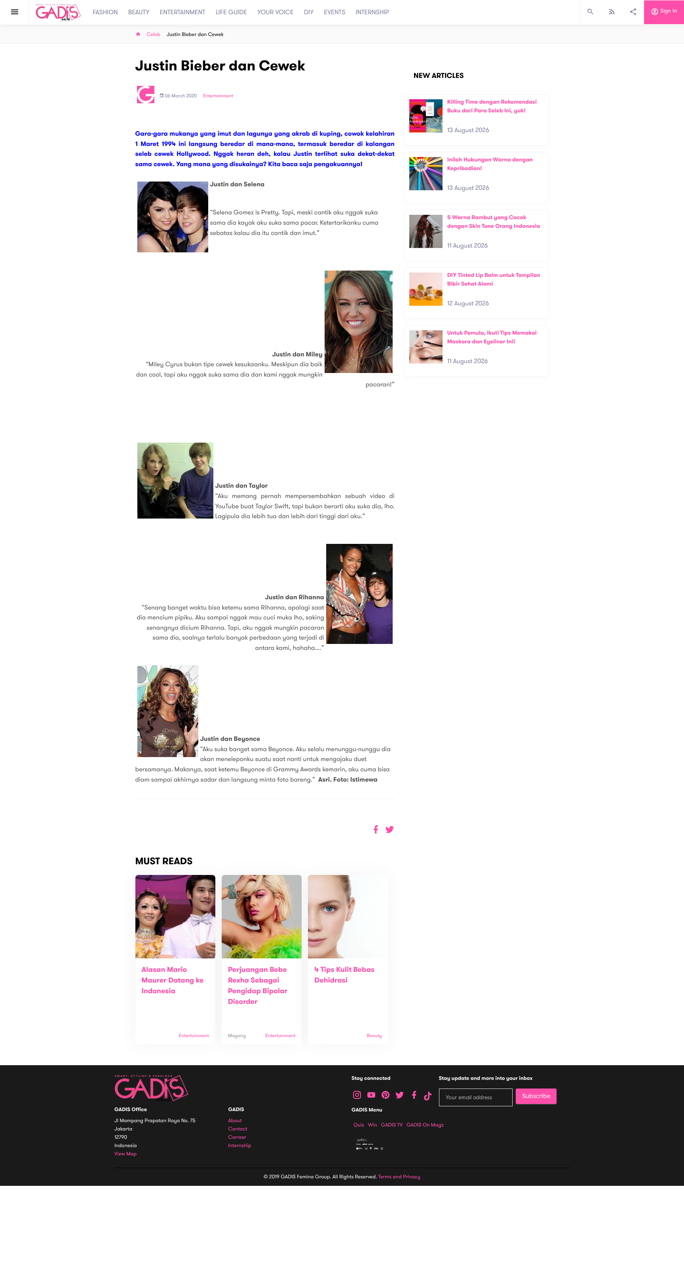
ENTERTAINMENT (182, 12)
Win (372, 1124)
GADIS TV (392, 1124)
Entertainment (218, 96)
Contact (237, 1129)
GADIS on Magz (425, 1124)
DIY (309, 12)
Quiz (358, 1124)
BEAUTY (139, 12)
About (235, 1120)
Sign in (668, 11)
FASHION (105, 12)
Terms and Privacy (399, 1176)
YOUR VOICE (275, 12)
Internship (239, 1145)
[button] (390, 829)
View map (125, 1154)
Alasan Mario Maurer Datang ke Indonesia (173, 980)
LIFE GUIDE (231, 12)
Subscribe (536, 1096)
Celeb (154, 34)
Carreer (237, 1137)
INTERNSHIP (372, 12)
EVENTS (335, 12)
